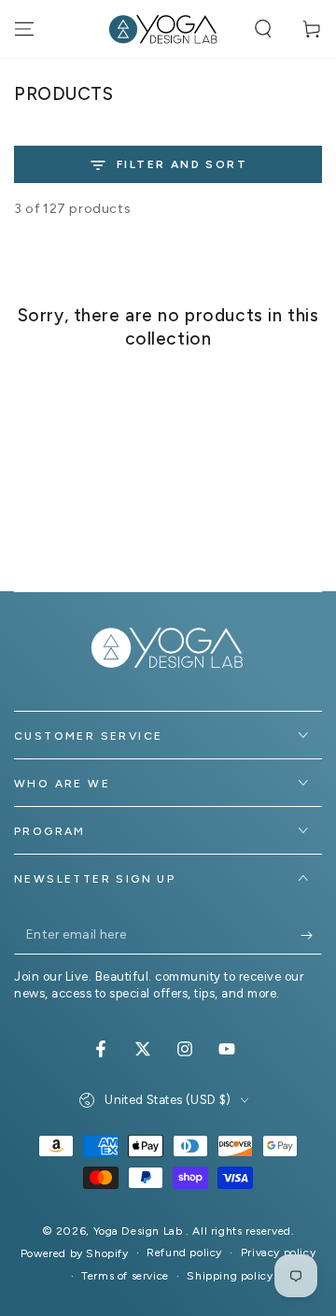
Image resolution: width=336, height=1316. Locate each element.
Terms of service (125, 1275)
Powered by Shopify (75, 1253)
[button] (263, 29)
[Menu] (24, 29)
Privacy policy (278, 1252)
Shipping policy (230, 1275)
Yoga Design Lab (140, 1231)
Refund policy (184, 1252)
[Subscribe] (311, 935)
